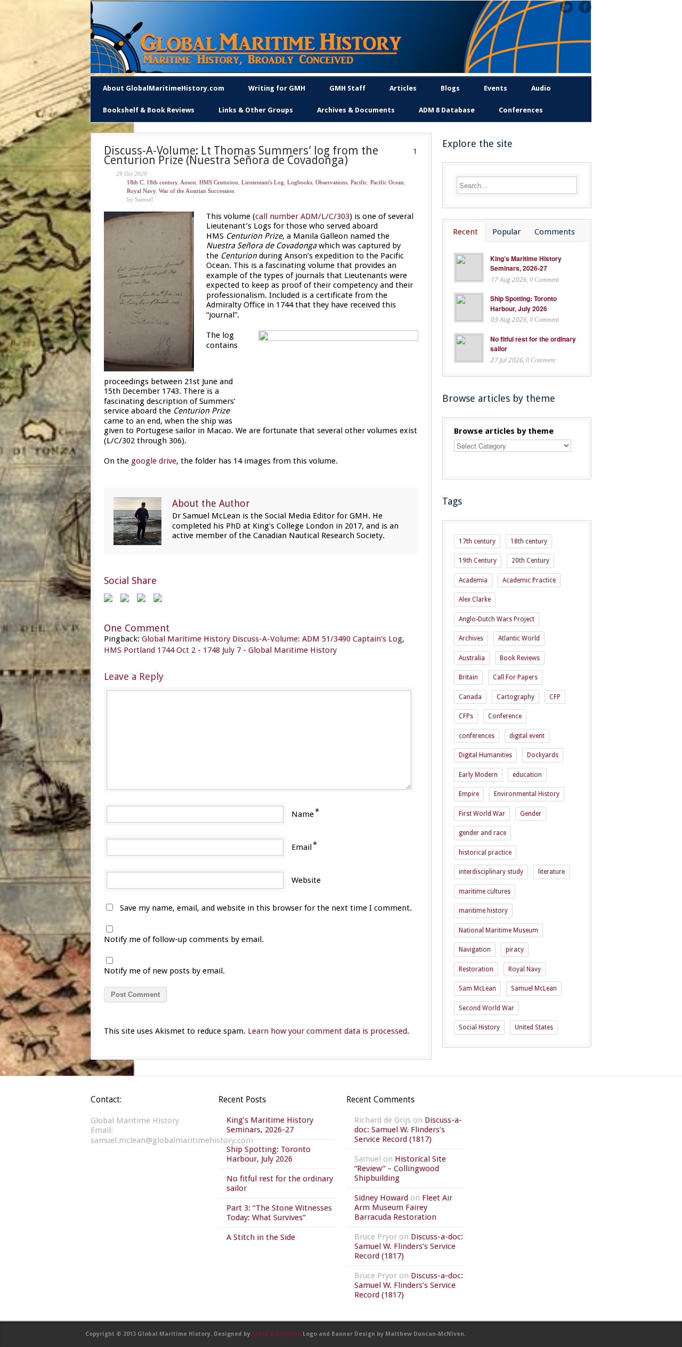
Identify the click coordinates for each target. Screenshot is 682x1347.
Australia (472, 658)
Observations (331, 182)
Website (306, 880)
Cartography (515, 697)
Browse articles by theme (504, 431)
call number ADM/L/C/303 (302, 216)
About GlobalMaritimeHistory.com (163, 88)
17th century (477, 541)
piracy (515, 949)
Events (495, 88)
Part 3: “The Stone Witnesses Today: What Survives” (279, 1212)
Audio (541, 88)
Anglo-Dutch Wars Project (496, 619)
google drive (153, 461)
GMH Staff (347, 88)
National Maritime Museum (498, 930)
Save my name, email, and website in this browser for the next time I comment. (266, 908)
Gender (530, 813)
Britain (468, 677)
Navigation (475, 949)
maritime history (483, 910)
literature (551, 871)
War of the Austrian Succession (196, 191)
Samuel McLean (534, 988)
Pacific (359, 182)
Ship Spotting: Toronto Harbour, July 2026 (523, 303)
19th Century (478, 560)
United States (534, 1027)
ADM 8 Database (447, 110)
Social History (479, 1027)
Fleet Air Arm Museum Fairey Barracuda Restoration (403, 1207)
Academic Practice (529, 580)
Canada (470, 697)
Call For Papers (515, 677)
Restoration (476, 969)
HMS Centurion (218, 182)
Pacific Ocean (387, 182)
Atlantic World (519, 638)
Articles (403, 88)
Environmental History (526, 794)
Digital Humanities (485, 755)
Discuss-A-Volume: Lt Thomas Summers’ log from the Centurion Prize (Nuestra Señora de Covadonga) (241, 155)
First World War (482, 813)
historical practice (485, 852)
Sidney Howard (381, 1198)
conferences (476, 736)
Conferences (521, 110)
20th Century (530, 560)
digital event (527, 736)
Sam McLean (477, 988)
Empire (469, 794)
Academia (473, 580)
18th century (162, 182)
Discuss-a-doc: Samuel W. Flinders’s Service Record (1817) (408, 1129)
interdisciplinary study (491, 871)
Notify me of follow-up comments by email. (184, 939)
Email (301, 847)
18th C (135, 182)
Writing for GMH (276, 88)
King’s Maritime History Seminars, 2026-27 (526, 263)
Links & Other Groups (255, 110)
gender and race (482, 833)
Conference (505, 716)
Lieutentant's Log (262, 182)
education (527, 774)
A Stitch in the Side (260, 1237)
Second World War (486, 1008)
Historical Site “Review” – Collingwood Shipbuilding (400, 1168)
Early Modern (478, 774)
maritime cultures (484, 891)
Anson (188, 182)
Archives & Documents (356, 110)
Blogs (450, 88)
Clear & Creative (276, 1333)
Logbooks (299, 182)
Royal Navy (141, 191)
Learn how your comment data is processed (327, 1031)
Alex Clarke (475, 599)
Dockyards (542, 755)
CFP (555, 697)
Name (302, 814)
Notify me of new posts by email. (164, 971)
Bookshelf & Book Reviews (148, 110)
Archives (471, 638)
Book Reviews (520, 658)
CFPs (466, 716)
